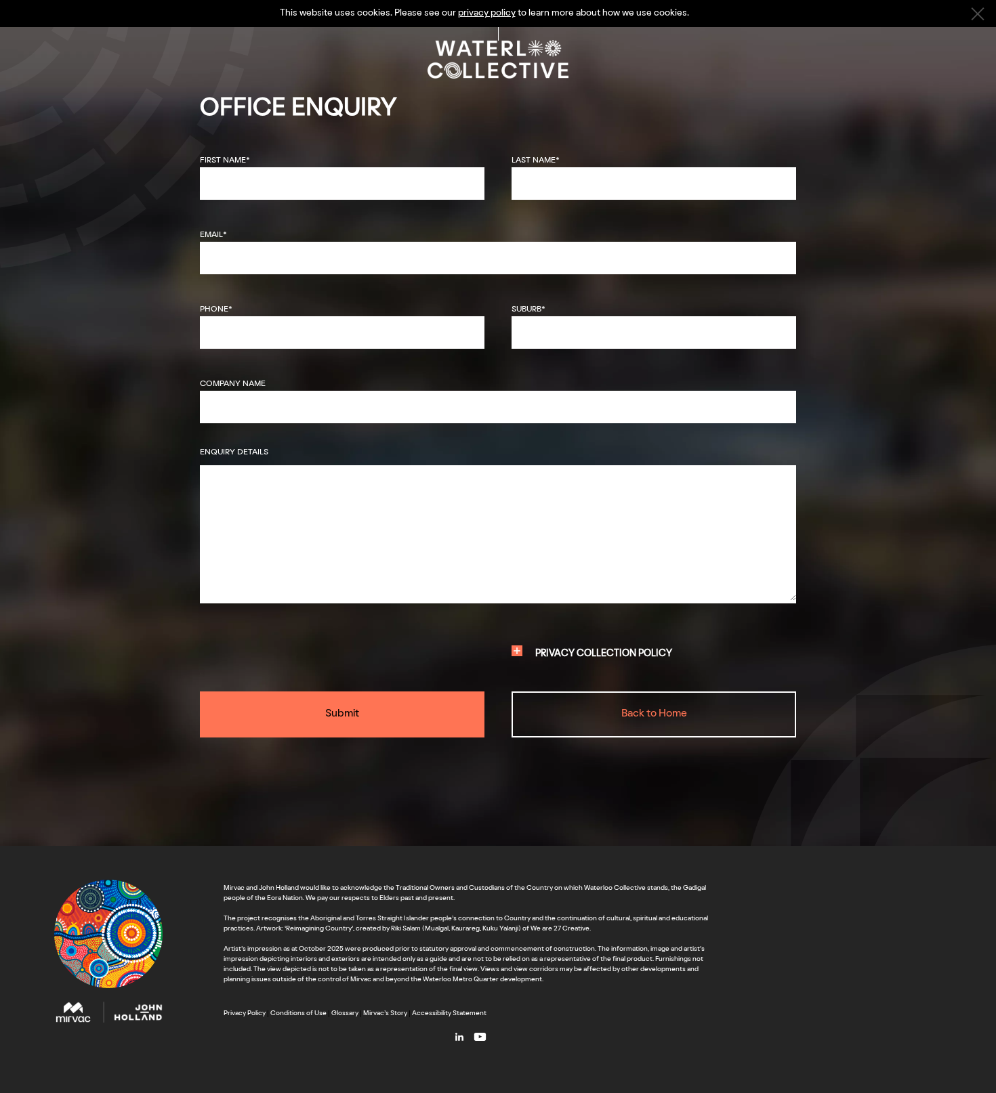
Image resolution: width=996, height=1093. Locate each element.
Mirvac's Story (385, 1013)
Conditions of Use (298, 1013)
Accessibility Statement (449, 1013)
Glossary (344, 1013)
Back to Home (654, 714)
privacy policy (487, 13)
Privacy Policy (245, 1013)
